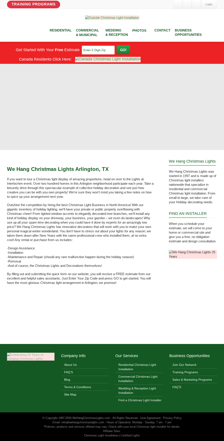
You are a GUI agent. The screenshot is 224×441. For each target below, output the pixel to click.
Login (209, 4)
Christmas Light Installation (101, 435)
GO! (123, 49)
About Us (70, 364)
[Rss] (196, 4)
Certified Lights (130, 435)
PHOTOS (139, 30)
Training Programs (34, 4)
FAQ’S (68, 372)
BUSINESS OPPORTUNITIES (188, 32)
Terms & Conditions (77, 387)
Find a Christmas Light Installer (139, 400)
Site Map (70, 394)
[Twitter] (187, 4)
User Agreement (150, 418)
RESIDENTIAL (61, 30)
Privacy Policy (172, 418)
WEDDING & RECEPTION (116, 32)
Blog (67, 379)
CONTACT (162, 30)
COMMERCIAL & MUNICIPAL (87, 32)
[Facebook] (178, 4)
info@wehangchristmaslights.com (82, 422)
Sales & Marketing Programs (192, 379)
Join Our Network (184, 364)
